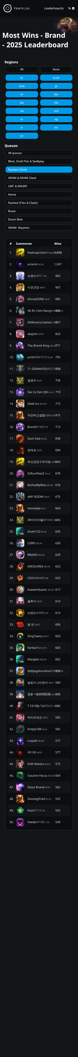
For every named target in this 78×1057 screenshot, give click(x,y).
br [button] (21, 77)
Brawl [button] (11, 211)
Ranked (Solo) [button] (17, 169)
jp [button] (56, 86)
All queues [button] (15, 153)
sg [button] (56, 119)
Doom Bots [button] (15, 219)
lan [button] (56, 94)
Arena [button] (12, 194)
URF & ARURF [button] (17, 186)
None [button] (56, 69)
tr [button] (22, 127)
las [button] (22, 102)
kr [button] (22, 94)
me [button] (56, 102)
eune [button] (56, 77)
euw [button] (22, 86)
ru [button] (21, 119)
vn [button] (21, 135)
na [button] (22, 110)
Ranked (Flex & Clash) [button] (23, 202)
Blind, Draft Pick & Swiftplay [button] (26, 161)
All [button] (21, 69)
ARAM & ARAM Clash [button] (22, 178)
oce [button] (56, 110)
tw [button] (56, 127)
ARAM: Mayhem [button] (19, 227)
